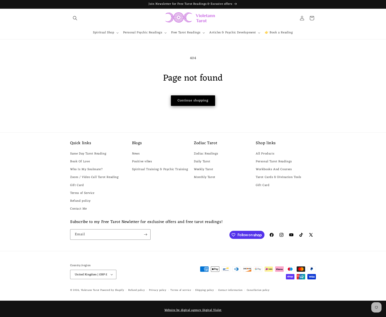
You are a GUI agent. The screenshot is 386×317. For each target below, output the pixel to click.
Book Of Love (80, 161)
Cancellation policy (258, 290)
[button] (75, 18)
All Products (265, 153)
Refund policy (80, 201)
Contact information (230, 290)
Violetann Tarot (90, 290)
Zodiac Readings (206, 153)
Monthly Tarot (204, 177)
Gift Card (77, 185)
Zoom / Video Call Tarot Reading (94, 177)
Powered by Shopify (112, 290)
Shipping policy (204, 290)
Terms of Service (82, 193)
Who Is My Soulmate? (86, 169)
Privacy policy (157, 290)
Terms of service (180, 290)
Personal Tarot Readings (274, 161)
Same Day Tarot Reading (88, 153)
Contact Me (78, 209)
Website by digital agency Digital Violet (193, 310)
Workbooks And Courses (274, 169)
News (136, 153)
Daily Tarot (202, 161)
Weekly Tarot (203, 169)
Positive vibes (142, 161)
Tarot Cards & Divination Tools (278, 177)
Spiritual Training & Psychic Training (160, 169)
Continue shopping (193, 101)
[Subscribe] (145, 234)
